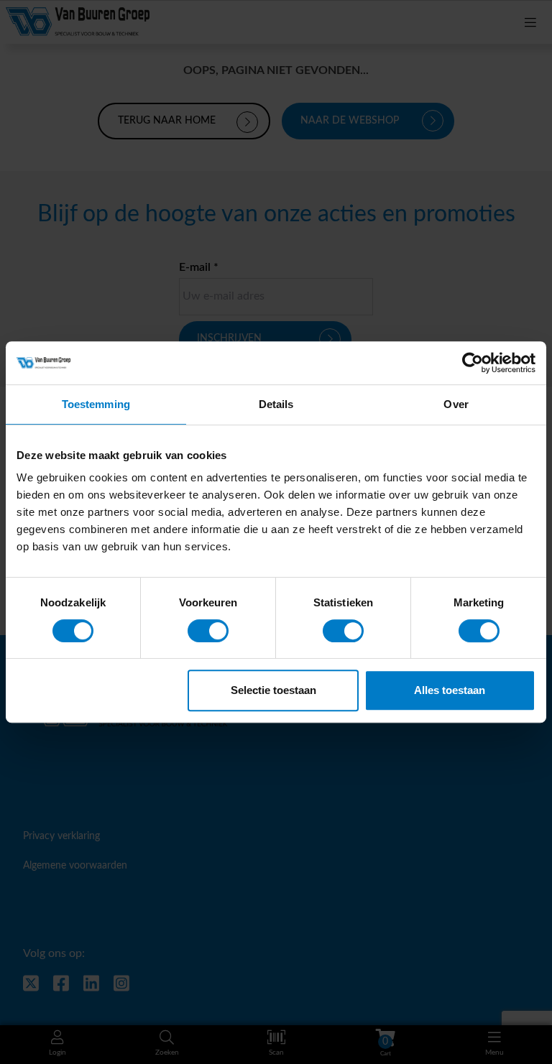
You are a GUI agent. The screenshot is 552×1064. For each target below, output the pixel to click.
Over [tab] (455, 404)
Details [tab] (276, 404)
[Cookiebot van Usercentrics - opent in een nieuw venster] (472, 363)
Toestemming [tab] (96, 404)
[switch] (208, 630)
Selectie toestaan (273, 690)
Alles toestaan (449, 690)
